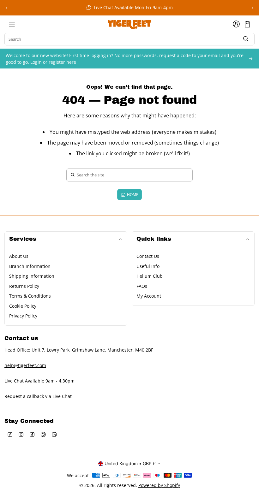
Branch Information (30, 266)
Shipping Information (31, 276)
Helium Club (149, 276)
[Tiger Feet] (129, 24)
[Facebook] (9, 434)
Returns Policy (24, 286)
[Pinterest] (43, 434)
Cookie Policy (22, 306)
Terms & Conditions (30, 296)
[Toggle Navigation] (11, 24)
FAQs (141, 286)
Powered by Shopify (159, 485)
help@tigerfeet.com (25, 365)
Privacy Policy (23, 316)
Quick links (153, 239)
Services (22, 239)
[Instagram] (21, 434)
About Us (18, 256)
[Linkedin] (54, 434)
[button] (247, 24)
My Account (148, 296)
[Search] (245, 39)
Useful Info (148, 266)
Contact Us (147, 256)
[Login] (236, 24)
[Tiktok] (32, 434)
